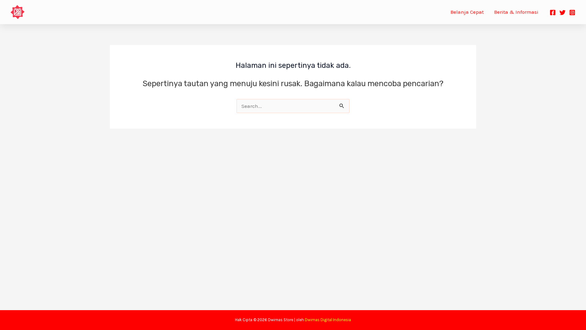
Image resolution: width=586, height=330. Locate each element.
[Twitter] (562, 12)
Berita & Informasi (516, 12)
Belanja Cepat (467, 12)
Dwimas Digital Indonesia (328, 319)
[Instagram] (572, 12)
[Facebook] (553, 12)
